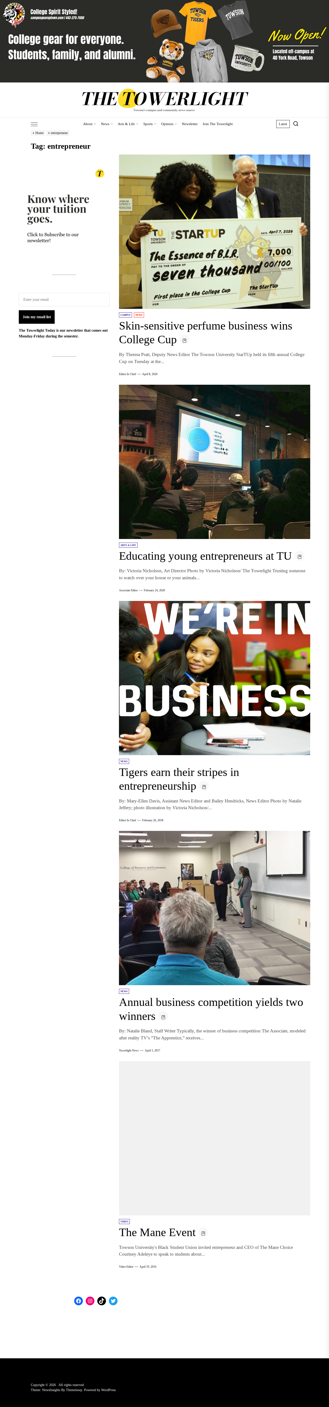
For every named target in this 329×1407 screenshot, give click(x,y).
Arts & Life (126, 124)
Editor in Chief (127, 374)
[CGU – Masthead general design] (164, 3)
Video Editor (126, 1266)
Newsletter (190, 124)
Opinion (167, 124)
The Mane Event (157, 1232)
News (105, 124)
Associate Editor (128, 590)
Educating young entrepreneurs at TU (205, 555)
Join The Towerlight (218, 124)
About (87, 124)
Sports (148, 124)
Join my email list (37, 317)
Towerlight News (129, 1050)
